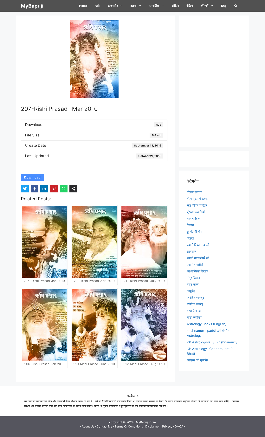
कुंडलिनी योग (194, 232)
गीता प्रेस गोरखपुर (197, 199)
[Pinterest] (54, 188)
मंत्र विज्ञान (193, 278)
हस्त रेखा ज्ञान (195, 311)
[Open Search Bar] (235, 6)
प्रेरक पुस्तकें (194, 192)
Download (32, 177)
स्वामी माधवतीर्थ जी (198, 258)
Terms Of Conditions (129, 426)
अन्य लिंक (154, 6)
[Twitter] (25, 188)
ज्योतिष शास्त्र (195, 298)
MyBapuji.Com (146, 422)
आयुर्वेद (191, 291)
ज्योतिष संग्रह (195, 304)
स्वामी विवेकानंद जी (198, 245)
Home (83, 6)
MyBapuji (32, 6)
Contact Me (104, 426)
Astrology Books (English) (206, 324)
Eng (224, 6)
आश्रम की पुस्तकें (197, 360)
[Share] (73, 188)
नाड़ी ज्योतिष (194, 317)
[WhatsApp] (64, 188)
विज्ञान (190, 225)
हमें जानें (205, 6)
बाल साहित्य (193, 219)
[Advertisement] (214, 81)
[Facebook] (34, 188)
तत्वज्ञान (191, 251)
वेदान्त (190, 238)
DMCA (179, 426)
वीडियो (189, 6)
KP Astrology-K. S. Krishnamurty (212, 342)
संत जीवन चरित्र (197, 205)
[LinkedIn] (44, 188)
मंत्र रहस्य (193, 284)
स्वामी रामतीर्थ (195, 265)
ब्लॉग (97, 6)
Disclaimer (152, 426)
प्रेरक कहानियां (196, 212)
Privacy (167, 426)
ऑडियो (175, 6)
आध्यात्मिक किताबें (197, 271)
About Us (88, 426)
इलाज (134, 6)
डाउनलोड (113, 6)
